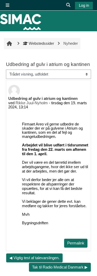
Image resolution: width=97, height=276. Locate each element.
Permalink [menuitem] (75, 243)
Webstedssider (41, 43)
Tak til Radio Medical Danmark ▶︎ (60, 267)
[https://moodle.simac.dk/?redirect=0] (20, 22)
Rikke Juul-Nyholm (32, 103)
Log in (84, 5)
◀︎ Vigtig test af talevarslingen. (34, 258)
